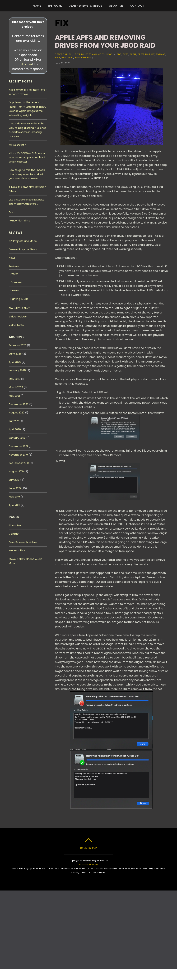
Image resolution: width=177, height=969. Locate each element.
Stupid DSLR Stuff (19, 308)
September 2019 (19, 463)
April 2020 (15, 429)
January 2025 (17, 370)
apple (133, 54)
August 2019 (16, 471)
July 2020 (14, 421)
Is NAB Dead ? (17, 144)
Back (12, 212)
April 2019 (14, 505)
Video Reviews (18, 316)
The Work (55, 6)
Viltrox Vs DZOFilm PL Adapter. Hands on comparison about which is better (27, 157)
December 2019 (18, 446)
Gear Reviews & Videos (86, 6)
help (57, 57)
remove (86, 57)
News (109, 54)
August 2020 (16, 412)
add (119, 54)
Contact (137, 6)
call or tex (25, 64)
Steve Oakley (63, 54)
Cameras (16, 282)
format (160, 54)
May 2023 (14, 379)
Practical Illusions (88, 864)
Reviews (14, 266)
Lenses (15, 290)
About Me (116, 6)
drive (141, 54)
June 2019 (15, 488)
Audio (14, 273)
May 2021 (14, 396)
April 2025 (15, 362)
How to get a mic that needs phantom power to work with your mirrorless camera (27, 174)
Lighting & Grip (20, 299)
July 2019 (14, 480)
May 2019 (14, 496)
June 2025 (15, 353)
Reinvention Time (19, 220)
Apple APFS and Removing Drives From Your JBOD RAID (105, 41)
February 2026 (17, 345)
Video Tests (16, 325)
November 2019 (18, 454)
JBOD (70, 57)
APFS (125, 54)
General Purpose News (23, 249)
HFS (64, 57)
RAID (77, 57)
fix (153, 54)
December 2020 (19, 404)
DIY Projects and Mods (90, 54)
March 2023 (16, 387)
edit (147, 54)
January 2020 (17, 438)
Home (37, 6)
